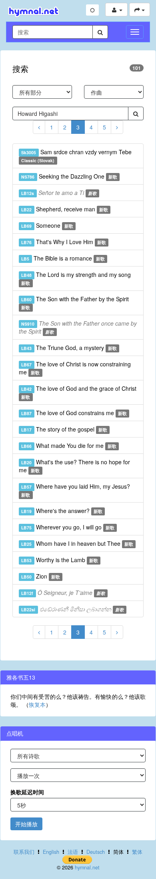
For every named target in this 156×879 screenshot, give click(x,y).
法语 (73, 851)
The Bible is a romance (63, 258)
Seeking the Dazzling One (69, 176)
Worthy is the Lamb (59, 560)
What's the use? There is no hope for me (74, 466)
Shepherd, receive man (64, 209)
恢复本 (37, 704)
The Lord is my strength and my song (75, 278)
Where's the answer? (61, 511)
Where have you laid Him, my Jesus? (75, 490)
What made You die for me (68, 445)
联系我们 (24, 851)
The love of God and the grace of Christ (78, 392)
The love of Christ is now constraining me (75, 368)
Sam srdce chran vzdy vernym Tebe (76, 155)
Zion (40, 576)
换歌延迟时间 (27, 792)
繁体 (137, 851)
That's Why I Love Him (63, 242)
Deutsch (95, 851)
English (51, 851)
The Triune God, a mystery (69, 348)
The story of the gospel (64, 429)
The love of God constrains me (74, 413)
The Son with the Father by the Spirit (74, 302)
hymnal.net (87, 867)
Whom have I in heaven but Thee (77, 543)
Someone (47, 225)
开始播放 (26, 824)
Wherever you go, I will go (67, 527)
